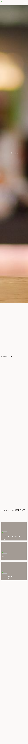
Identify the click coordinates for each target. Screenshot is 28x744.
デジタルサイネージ (7, 486)
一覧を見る (13, 649)
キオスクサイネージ (7, 495)
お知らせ (4, 498)
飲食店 (4, 504)
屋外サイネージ (6, 492)
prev (4, 342)
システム (4, 483)
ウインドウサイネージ (8, 489)
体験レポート (6, 501)
